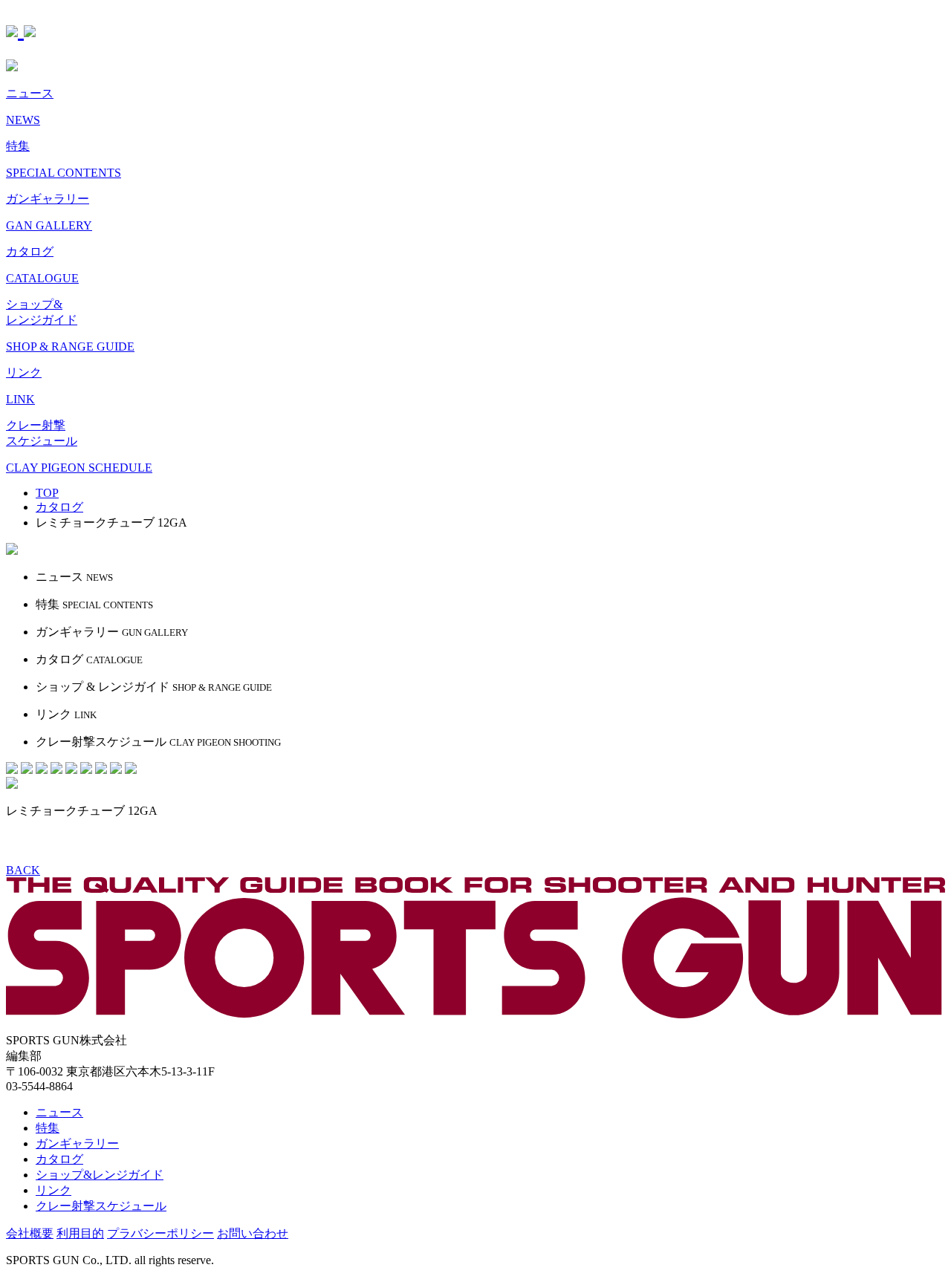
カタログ (59, 1159)
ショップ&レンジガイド (99, 1174)
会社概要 (29, 1233)
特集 (47, 1128)
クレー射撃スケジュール (101, 1206)
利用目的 (80, 1233)
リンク (53, 1190)
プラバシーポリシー (160, 1233)
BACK (23, 870)
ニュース (59, 1112)
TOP (47, 492)
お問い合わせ (252, 1233)
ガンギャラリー (77, 1143)
